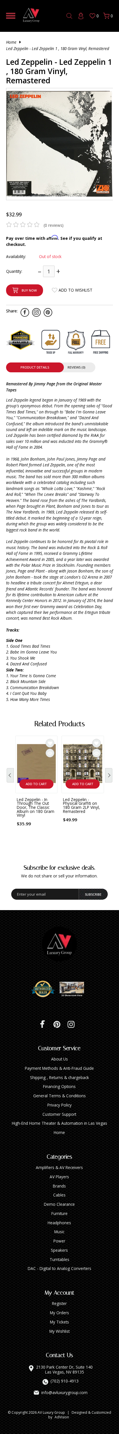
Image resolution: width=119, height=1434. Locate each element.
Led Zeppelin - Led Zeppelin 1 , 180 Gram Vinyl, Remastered (57, 48)
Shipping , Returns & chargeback (59, 1077)
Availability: (16, 256)
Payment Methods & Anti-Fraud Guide (59, 1068)
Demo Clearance (59, 1204)
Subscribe (93, 894)
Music (59, 1231)
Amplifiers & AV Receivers (59, 1167)
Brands (59, 1186)
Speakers (59, 1250)
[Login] (81, 16)
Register (59, 1303)
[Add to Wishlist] (50, 743)
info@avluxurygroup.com (64, 1392)
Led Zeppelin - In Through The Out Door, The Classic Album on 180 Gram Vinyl (35, 807)
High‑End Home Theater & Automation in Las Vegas (59, 1123)
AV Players (59, 1176)
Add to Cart (36, 784)
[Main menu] (10, 16)
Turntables (59, 1259)
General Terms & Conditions (59, 1095)
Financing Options (59, 1086)
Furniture (59, 1213)
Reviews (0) (76, 367)
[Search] (69, 16)
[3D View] (74, 989)
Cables (59, 1195)
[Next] (108, 775)
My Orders (59, 1312)
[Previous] (10, 775)
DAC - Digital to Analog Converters (59, 1268)
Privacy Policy (59, 1105)
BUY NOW (29, 290)
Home (11, 42)
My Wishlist (59, 1331)
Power (59, 1241)
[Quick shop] (50, 753)
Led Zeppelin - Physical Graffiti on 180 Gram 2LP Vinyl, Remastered (81, 805)
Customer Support (59, 1114)
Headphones (59, 1222)
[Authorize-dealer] (45, 989)
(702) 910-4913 (65, 1381)
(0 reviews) (54, 225)
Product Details (35, 367)
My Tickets (59, 1322)
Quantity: (14, 271)
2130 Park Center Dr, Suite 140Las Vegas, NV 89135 (64, 1369)
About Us (59, 1059)
